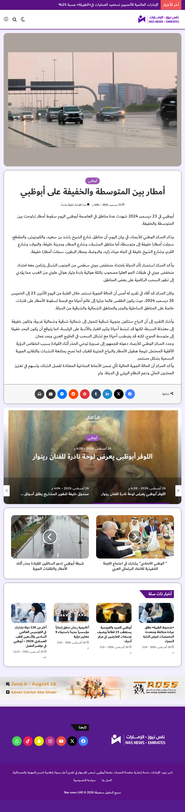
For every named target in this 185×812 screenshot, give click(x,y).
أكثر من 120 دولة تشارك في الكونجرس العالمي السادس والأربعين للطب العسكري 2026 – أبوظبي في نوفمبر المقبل (29, 637)
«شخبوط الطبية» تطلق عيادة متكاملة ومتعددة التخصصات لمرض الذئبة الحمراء (158, 634)
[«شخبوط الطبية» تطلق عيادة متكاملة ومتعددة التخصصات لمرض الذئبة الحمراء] (156, 613)
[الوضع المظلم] (22, 21)
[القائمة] (6, 21)
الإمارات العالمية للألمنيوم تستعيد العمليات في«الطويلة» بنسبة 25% (108, 4)
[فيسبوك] (130, 394)
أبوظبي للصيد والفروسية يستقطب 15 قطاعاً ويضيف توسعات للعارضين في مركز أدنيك (114, 634)
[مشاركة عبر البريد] (51, 394)
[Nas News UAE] (158, 19)
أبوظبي (92, 181)
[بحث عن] (14, 21)
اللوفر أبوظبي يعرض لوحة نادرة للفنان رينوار (92, 456)
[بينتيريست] (85, 394)
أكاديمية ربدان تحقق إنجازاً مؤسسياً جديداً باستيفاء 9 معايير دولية (72, 632)
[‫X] (119, 394)
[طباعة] (39, 394)
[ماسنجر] (62, 394)
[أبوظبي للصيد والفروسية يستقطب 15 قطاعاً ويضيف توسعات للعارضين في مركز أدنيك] (114, 613)
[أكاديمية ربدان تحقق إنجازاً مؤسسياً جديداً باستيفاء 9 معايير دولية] (71, 613)
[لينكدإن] (107, 394)
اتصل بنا (107, 780)
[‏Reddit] (73, 394)
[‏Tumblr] (96, 394)
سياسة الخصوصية (84, 780)
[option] (92, 456)
